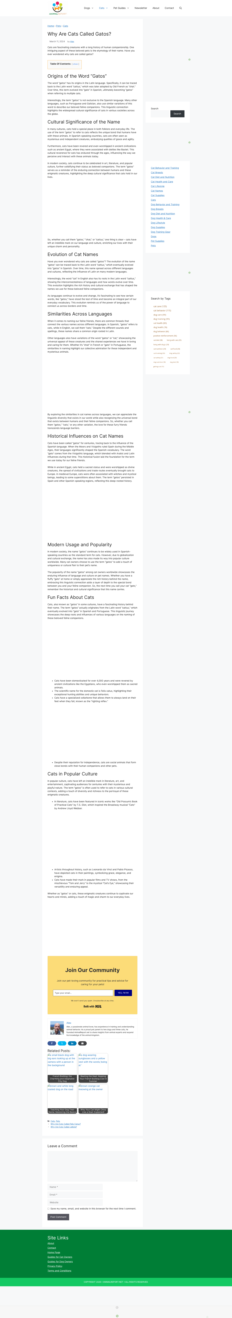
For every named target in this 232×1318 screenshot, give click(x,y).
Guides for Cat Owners (60, 1257)
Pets (58, 26)
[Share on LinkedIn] (72, 1043)
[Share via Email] (82, 1043)
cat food (175, 349)
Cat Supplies (157, 195)
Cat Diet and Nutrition (162, 177)
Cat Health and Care (162, 181)
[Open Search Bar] (180, 8)
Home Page (54, 1252)
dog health (160, 327)
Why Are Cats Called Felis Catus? (66, 1124)
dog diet (174, 362)
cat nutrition (159, 349)
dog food (172, 358)
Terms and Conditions (59, 1270)
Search (154, 108)
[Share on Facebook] (52, 1043)
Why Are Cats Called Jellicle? (64, 1127)
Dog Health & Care (161, 218)
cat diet (157, 340)
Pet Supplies (157, 241)
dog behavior (161, 331)
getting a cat (158, 366)
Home (51, 26)
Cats (101, 8)
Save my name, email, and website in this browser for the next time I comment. (93, 1208)
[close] (117, 1307)
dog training (161, 319)
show (75, 64)
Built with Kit (93, 1006)
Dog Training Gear (160, 232)
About (156, 8)
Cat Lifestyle (157, 186)
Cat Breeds (157, 172)
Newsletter (141, 8)
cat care (160, 306)
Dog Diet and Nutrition (163, 213)
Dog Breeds (157, 209)
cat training (159, 353)
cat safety (158, 358)
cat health (160, 323)
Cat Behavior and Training (165, 168)
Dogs (87, 8)
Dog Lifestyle (158, 222)
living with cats (174, 340)
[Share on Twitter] (62, 1043)
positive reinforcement (165, 335)
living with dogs (161, 344)
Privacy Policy (55, 1266)
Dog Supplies (158, 227)
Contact (169, 8)
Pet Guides (119, 8)
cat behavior (162, 310)
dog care (159, 314)
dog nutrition (159, 362)
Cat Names (157, 190)
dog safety (174, 353)
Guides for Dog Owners (60, 1261)
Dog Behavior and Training (165, 204)
